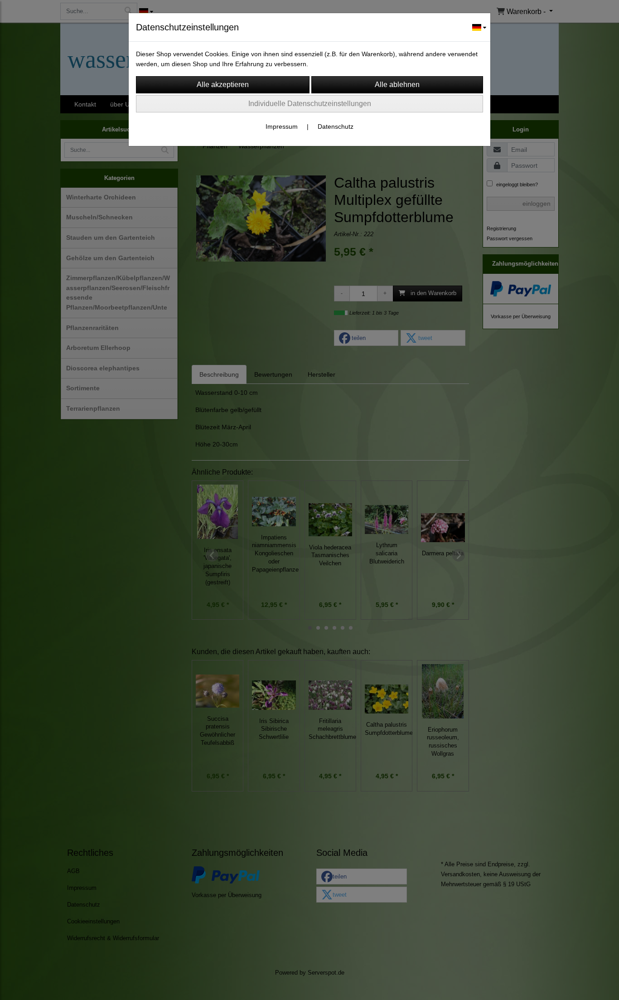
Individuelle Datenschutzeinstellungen (309, 103)
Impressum (282, 126)
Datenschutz (335, 126)
